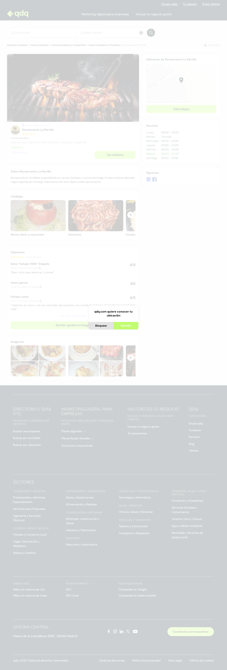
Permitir (126, 325)
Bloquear (101, 325)
